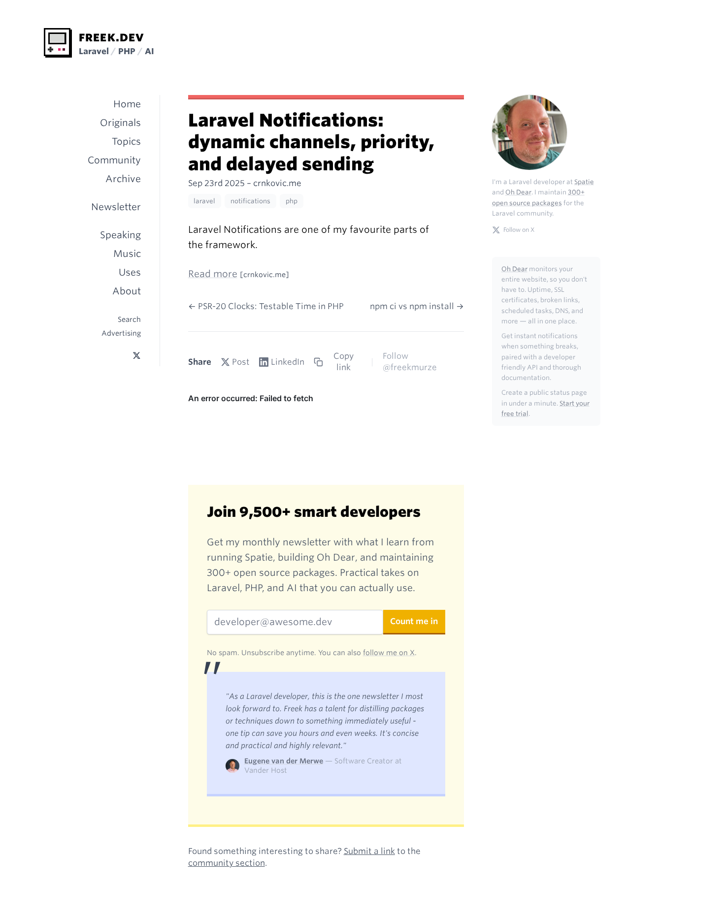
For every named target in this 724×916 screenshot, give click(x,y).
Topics (126, 141)
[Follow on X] (137, 356)
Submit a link (369, 851)
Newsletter (116, 207)
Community (114, 160)
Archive (123, 179)
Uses (130, 272)
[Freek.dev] (58, 43)
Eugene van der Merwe (283, 761)
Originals (120, 122)
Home (127, 104)
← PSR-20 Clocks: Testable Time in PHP (266, 306)
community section (226, 863)
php (291, 201)
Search (129, 319)
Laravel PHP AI (116, 51)
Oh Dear (518, 192)
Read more (212, 274)
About (126, 291)
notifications (250, 201)
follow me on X (389, 652)
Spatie (584, 182)
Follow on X (518, 229)
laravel (204, 201)
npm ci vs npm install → (417, 306)
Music (127, 253)
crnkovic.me (277, 183)
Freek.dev (111, 37)
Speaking (120, 235)
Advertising (121, 333)
